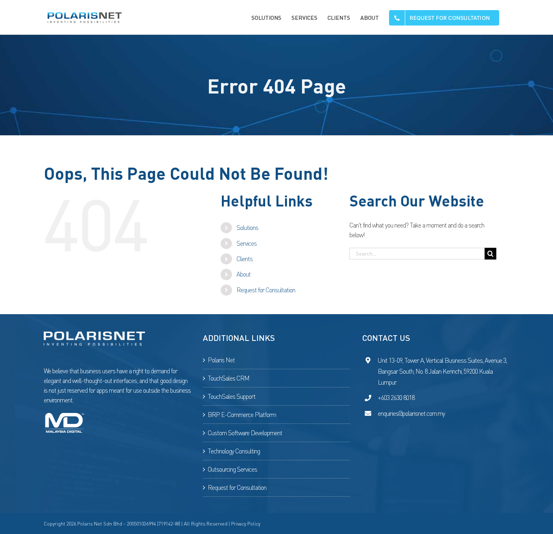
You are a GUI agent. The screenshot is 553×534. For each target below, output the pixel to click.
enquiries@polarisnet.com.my (411, 413)
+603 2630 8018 (396, 398)
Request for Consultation (265, 290)
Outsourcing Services (232, 469)
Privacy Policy (245, 524)
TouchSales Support (231, 396)
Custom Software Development (245, 433)
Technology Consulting (234, 451)
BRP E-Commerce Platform (242, 415)
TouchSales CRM (228, 378)
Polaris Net (221, 360)
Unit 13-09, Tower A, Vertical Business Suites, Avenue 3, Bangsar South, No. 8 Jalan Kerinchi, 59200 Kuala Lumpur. (442, 371)
